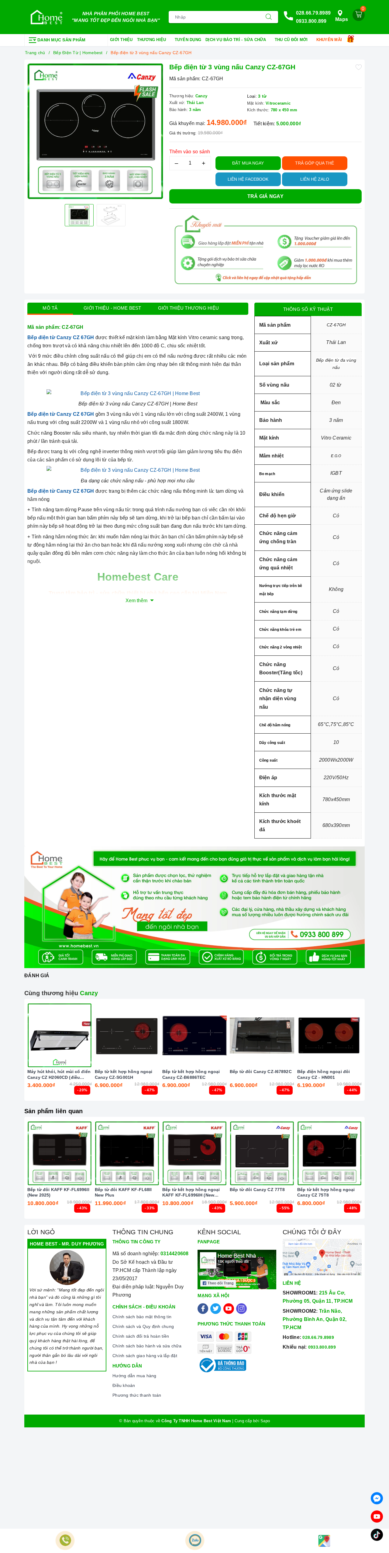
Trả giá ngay (265, 196)
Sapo (265, 1421)
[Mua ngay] (98, 1035)
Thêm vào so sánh (189, 151)
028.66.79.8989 (313, 13)
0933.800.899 (311, 21)
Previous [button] (10, 1054)
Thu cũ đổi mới (292, 39)
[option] (95, 131)
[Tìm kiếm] (268, 17)
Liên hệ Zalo (314, 179)
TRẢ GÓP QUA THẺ (314, 163)
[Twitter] (215, 1308)
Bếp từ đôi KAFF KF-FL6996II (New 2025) (58, 1192)
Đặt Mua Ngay (248, 163)
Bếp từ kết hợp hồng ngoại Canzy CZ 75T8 (326, 1192)
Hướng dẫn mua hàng (134, 1375)
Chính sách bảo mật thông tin (141, 1316)
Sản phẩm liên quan (53, 1111)
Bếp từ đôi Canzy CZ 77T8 (257, 1189)
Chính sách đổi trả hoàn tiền (140, 1336)
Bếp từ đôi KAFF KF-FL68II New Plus (123, 1192)
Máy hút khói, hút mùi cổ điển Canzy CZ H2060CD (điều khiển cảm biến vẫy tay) (59, 1074)
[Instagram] (241, 1308)
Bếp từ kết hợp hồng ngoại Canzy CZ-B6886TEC (191, 1074)
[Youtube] (228, 1308)
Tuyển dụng (188, 39)
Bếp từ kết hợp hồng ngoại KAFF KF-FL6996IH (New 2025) (191, 1192)
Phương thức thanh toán (136, 1395)
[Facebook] (203, 1308)
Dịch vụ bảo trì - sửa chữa (236, 39)
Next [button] (378, 1054)
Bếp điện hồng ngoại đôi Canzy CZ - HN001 (323, 1074)
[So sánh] (88, 1035)
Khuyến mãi (329, 39)
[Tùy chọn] (31, 1035)
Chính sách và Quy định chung (143, 1326)
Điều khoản (123, 1385)
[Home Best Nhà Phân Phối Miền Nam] (46, 17)
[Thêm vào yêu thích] (359, 67)
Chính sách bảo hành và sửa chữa (146, 1345)
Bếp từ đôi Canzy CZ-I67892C (261, 1071)
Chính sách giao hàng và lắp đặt (144, 1355)
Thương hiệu (152, 39)
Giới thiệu (121, 39)
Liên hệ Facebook (248, 179)
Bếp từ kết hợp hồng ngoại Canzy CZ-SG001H (124, 1074)
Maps (341, 19)
